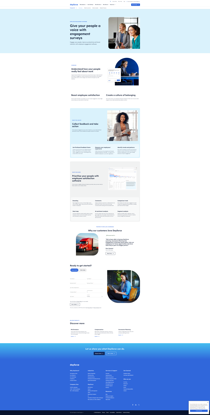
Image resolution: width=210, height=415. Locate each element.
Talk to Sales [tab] (82, 270)
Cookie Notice (119, 412)
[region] (199, 407)
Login (124, 1)
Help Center (120, 1)
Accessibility (112, 412)
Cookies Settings (199, 410)
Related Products (103, 7)
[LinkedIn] (136, 405)
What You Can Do (87, 7)
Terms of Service (96, 307)
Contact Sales (114, 1)
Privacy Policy (79, 301)
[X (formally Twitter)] (139, 405)
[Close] (208, 402)
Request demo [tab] (74, 270)
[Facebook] (133, 405)
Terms (107, 412)
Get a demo (74, 304)
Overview (80, 7)
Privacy (103, 412)
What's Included (95, 7)
